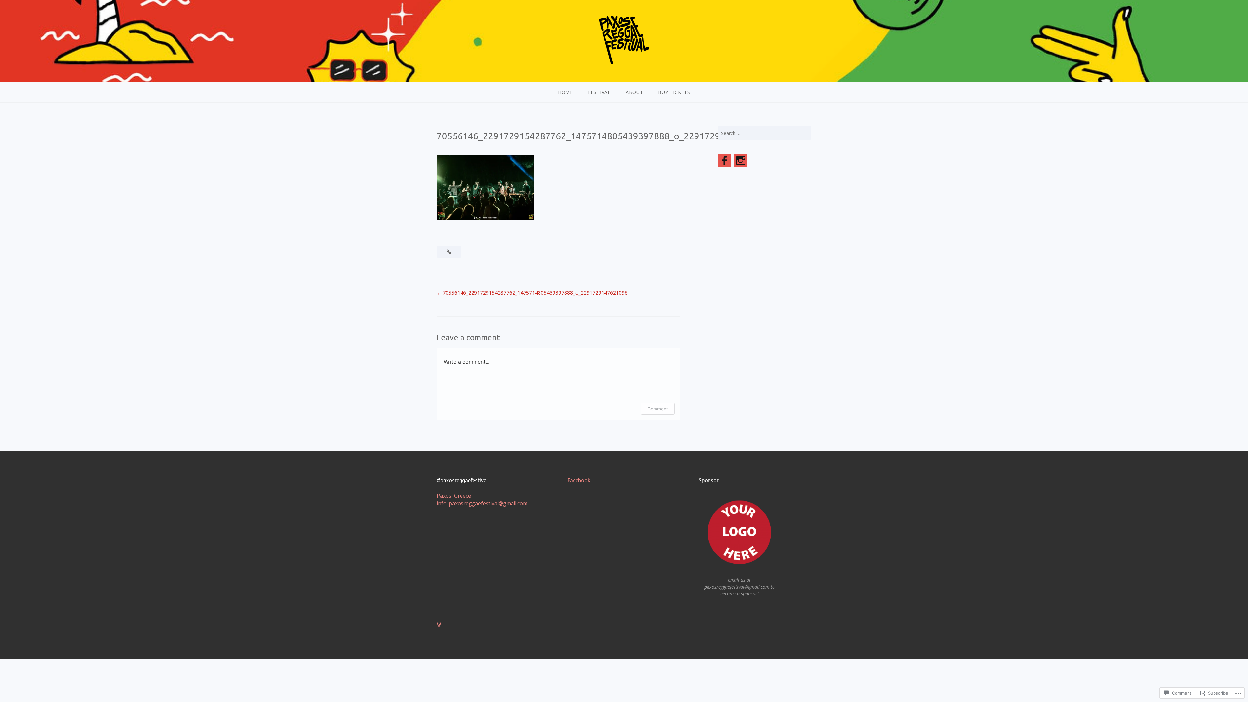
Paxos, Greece (454, 495)
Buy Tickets (674, 92)
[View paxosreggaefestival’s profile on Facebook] (724, 160)
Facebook (579, 480)
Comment (657, 408)
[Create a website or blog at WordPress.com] (439, 624)
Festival (599, 92)
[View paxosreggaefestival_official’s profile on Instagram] (741, 160)
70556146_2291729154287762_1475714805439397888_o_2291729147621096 (535, 292)
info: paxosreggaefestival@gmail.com (482, 503)
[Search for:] (764, 133)
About (634, 92)
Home (565, 92)
